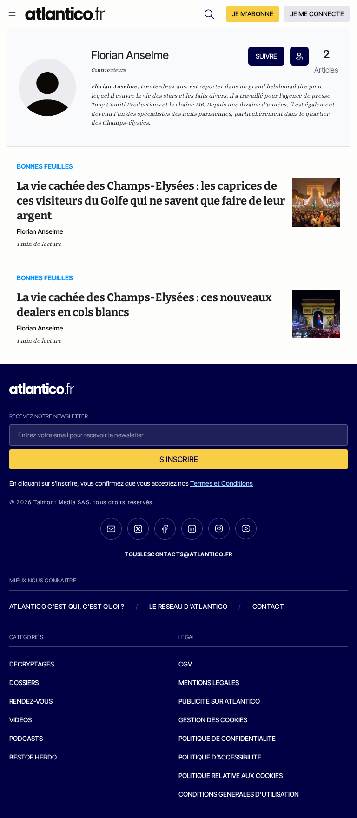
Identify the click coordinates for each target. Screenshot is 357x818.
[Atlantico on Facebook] (165, 529)
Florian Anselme (40, 231)
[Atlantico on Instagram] (219, 528)
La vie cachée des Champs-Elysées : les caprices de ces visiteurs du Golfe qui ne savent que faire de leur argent (151, 200)
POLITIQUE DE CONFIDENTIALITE (227, 738)
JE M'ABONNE (252, 14)
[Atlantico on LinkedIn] (192, 529)
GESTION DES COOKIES (212, 720)
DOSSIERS (24, 682)
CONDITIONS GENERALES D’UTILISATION (238, 794)
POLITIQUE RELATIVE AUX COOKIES (230, 775)
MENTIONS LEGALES (208, 682)
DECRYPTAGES (31, 664)
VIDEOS (20, 720)
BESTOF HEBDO (33, 757)
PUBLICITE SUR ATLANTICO (219, 701)
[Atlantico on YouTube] (246, 528)
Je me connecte (317, 14)
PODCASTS (26, 738)
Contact (268, 606)
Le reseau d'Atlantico (188, 606)
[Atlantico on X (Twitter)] (138, 529)
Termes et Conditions (221, 483)
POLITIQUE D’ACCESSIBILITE (219, 757)
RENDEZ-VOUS (31, 701)
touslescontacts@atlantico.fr (178, 554)
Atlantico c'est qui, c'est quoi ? (67, 606)
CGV (185, 664)
